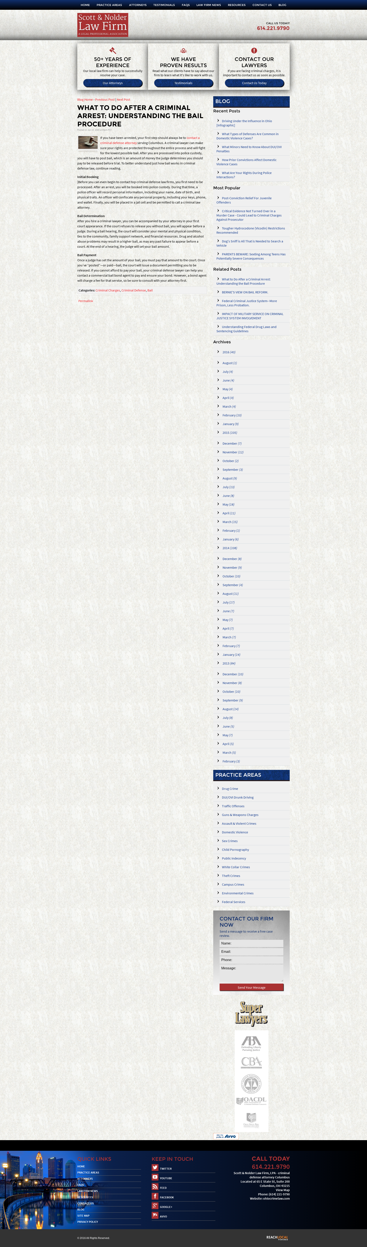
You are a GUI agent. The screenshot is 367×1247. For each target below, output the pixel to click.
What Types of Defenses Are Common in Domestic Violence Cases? (247, 136)
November (233, 452)
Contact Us (262, 5)
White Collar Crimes (236, 867)
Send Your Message (251, 987)
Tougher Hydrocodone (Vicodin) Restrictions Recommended (250, 230)
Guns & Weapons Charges (240, 815)
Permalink (85, 301)
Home (85, 5)
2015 (229, 432)
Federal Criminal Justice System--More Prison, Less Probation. (246, 303)
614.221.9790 (273, 28)
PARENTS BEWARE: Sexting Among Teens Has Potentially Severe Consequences (251, 256)
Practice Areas (109, 5)
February (232, 415)
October (230, 461)
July (227, 371)
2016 (229, 352)
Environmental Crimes (238, 893)
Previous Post (105, 99)
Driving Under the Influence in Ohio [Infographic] (244, 123)
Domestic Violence (235, 832)
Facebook (167, 1197)
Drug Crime (230, 788)
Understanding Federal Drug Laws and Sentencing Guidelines (246, 329)
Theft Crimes (231, 876)
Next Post (123, 99)
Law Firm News (208, 5)
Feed (163, 1188)
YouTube (166, 1178)
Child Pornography (235, 849)
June (228, 380)
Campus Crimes (233, 884)
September (232, 469)
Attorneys (138, 5)
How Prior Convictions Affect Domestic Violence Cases (246, 162)
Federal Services (233, 902)
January (230, 424)
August (229, 363)
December (232, 443)
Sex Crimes (230, 841)
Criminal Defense (133, 290)
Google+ (166, 1207)
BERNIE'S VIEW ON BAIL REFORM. (245, 292)
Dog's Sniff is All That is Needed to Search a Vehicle (249, 243)
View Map (283, 1190)
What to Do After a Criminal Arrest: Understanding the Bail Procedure (243, 281)
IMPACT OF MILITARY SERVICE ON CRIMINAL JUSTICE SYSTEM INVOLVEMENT (250, 316)
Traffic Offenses (233, 806)
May (227, 389)
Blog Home (85, 99)
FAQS (186, 5)
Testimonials (164, 5)
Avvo (163, 1216)
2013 (229, 663)
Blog (282, 5)
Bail (150, 290)
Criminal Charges (108, 290)
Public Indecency (234, 858)
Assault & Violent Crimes (239, 823)
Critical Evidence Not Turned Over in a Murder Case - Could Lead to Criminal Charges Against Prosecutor (249, 215)
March (229, 406)
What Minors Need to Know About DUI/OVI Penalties (249, 149)
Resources (237, 5)
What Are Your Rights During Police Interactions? (244, 175)
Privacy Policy (87, 1222)
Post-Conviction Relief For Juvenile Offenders (244, 200)
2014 (229, 548)
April (228, 398)
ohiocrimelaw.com (276, 1198)
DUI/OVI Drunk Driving (238, 797)
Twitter (166, 1169)
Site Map (83, 1215)
